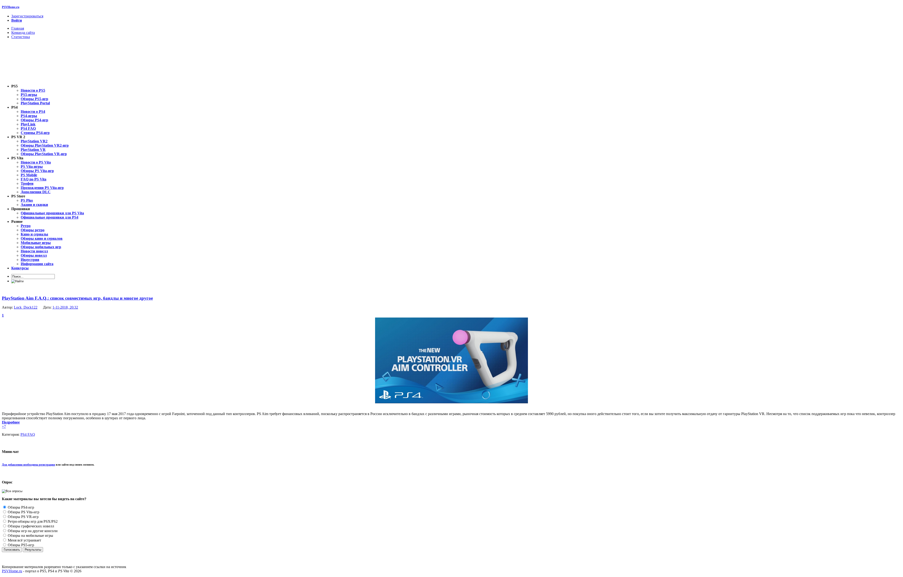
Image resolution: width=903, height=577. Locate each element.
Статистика (20, 37)
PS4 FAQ (27, 434)
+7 (4, 426)
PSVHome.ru (10, 7)
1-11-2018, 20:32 (65, 307)
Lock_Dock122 (25, 307)
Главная (17, 28)
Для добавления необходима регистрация (28, 464)
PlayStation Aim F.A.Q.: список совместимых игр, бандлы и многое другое (77, 298)
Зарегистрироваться (27, 16)
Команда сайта (23, 33)
